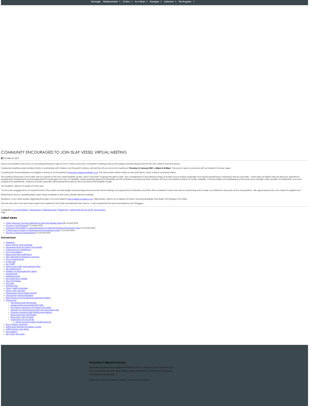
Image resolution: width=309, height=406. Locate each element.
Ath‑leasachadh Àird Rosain (23, 302)
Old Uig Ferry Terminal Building (19, 295)
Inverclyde (11, 261)
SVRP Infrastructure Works (17, 329)
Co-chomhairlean (20, 210)
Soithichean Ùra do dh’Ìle (81, 210)
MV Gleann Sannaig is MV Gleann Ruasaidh (31, 307)
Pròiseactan (63, 210)
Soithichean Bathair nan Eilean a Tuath (23, 327)
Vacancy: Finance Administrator (20, 233)
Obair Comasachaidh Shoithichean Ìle (33, 322)
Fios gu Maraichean (15, 259)
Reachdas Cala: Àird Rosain (23, 315)
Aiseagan (154, 1)
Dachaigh (96, 1)
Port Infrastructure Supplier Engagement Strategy (28, 298)
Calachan (169, 1)
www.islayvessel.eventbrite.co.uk (83, 172)
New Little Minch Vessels (16, 278)
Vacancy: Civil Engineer (17, 225)
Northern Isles (12, 286)
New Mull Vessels (13, 281)
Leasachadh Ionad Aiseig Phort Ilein (27, 305)
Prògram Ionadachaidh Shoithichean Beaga (31, 312)
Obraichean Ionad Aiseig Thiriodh (21, 293)
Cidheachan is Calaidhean (18, 249)
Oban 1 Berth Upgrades (17, 288)
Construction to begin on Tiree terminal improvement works (33, 230)
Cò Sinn (126, 1)
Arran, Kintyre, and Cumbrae (19, 245)
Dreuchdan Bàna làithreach (19, 254)
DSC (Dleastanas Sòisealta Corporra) (22, 257)
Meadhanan (35, 210)
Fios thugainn (185, 1)
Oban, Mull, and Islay (15, 290)
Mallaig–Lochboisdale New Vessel (21, 271)
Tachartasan (99, 210)
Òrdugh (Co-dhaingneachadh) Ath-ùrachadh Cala (35, 310)
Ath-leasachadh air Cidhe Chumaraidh (24, 247)
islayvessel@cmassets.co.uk (80, 199)
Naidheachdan (110, 1)
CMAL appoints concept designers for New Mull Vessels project (34, 223)
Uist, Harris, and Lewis (15, 334)
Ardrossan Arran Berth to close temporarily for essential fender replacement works (43, 228)
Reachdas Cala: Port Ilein (22, 317)
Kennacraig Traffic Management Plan (23, 266)
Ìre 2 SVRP (10, 264)
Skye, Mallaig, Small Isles (17, 324)
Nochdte (10, 283)
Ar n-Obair (140, 1)
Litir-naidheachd (13, 269)
